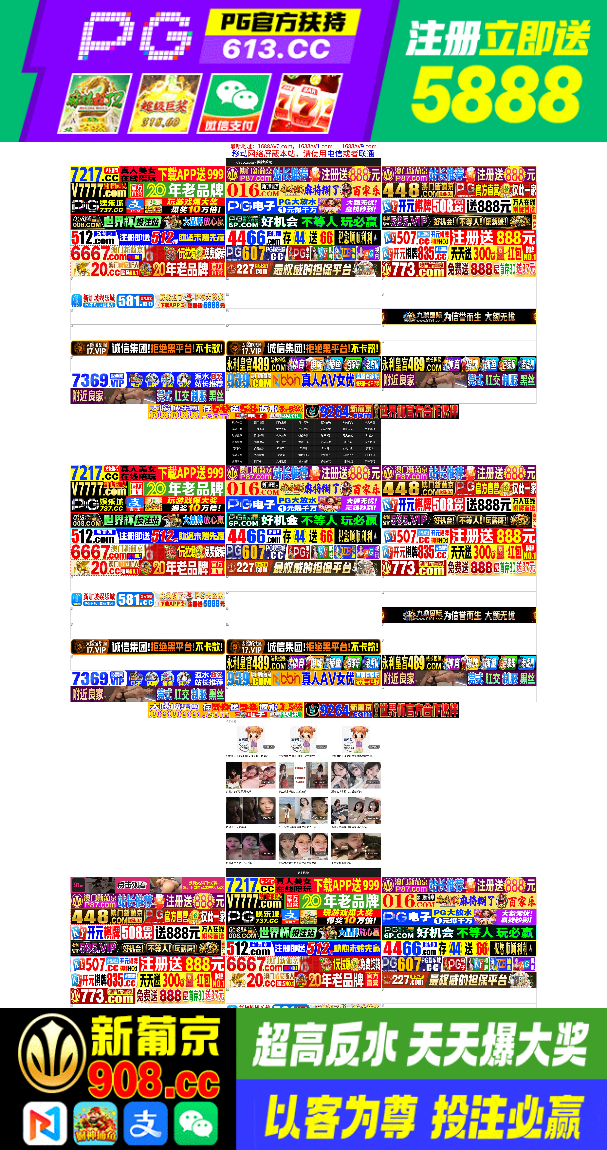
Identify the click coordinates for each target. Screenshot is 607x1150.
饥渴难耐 (281, 435)
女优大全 (348, 448)
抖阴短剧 (348, 461)
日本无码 (303, 422)
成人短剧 (303, 461)
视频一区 (237, 422)
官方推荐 (237, 442)
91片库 (326, 448)
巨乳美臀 (303, 429)
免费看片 (259, 455)
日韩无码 (370, 461)
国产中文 (259, 461)
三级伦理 (259, 429)
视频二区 (237, 429)
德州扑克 (303, 442)
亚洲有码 (326, 422)
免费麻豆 (326, 455)
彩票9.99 (326, 442)
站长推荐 (237, 435)
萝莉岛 (370, 448)
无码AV (237, 448)
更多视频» (303, 872)
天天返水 (370, 442)
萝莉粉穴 (348, 455)
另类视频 (370, 429)
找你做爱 (303, 435)
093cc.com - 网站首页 (254, 162)
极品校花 (326, 461)
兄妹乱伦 (281, 461)
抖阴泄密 (370, 455)
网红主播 (281, 422)
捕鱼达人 (259, 442)
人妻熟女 (326, 429)
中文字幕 (281, 429)
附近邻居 (259, 435)
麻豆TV (281, 448)
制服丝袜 (348, 429)
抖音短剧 (259, 448)
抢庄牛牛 (281, 442)
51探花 (303, 448)
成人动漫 (370, 422)
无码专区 (237, 455)
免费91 (281, 455)
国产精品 (259, 422)
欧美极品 (348, 422)
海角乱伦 (303, 455)
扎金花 (348, 442)
